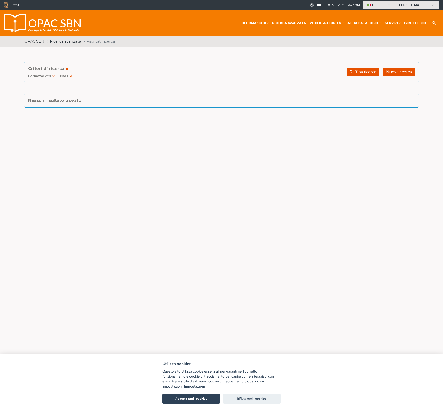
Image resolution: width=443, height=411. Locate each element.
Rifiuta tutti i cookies (251, 398)
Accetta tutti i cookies (191, 398)
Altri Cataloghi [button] (362, 23)
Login (329, 5)
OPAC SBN (34, 41)
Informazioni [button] (253, 23)
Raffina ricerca (363, 72)
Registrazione (349, 5)
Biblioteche (415, 23)
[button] (379, 5)
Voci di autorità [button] (325, 23)
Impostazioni (194, 386)
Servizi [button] (391, 23)
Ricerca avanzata (289, 23)
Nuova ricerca (399, 72)
